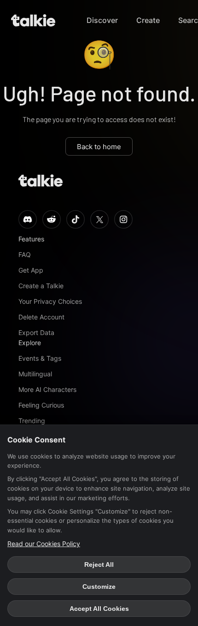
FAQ (24, 254)
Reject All (99, 564)
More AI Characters (47, 389)
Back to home (99, 146)
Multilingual (35, 374)
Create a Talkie (41, 286)
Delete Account (41, 317)
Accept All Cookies (99, 608)
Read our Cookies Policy (43, 544)
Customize (99, 586)
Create (148, 20)
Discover (102, 20)
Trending (31, 421)
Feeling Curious (41, 405)
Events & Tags (39, 358)
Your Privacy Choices (50, 301)
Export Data (36, 332)
